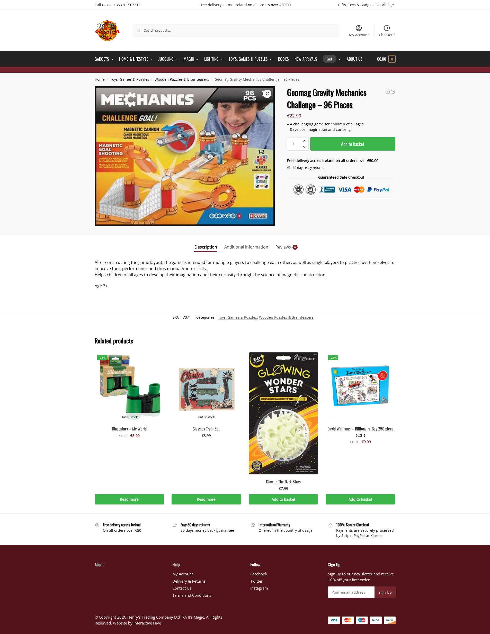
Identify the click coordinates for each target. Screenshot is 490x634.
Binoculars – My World (129, 429)
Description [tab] (205, 247)
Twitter (256, 581)
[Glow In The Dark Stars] (283, 413)
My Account (182, 573)
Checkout (387, 34)
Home (100, 79)
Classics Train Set (206, 429)
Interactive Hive (147, 623)
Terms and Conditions (191, 595)
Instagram (259, 588)
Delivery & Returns (189, 581)
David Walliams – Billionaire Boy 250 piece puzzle (360, 432)
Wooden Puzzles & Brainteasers (182, 79)
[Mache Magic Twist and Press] (387, 91)
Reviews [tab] (285, 247)
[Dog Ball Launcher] (392, 91)
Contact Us (181, 588)
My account (359, 34)
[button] (386, 59)
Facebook (258, 573)
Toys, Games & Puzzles (129, 79)
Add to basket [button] (283, 499)
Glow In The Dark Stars (283, 482)
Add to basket (352, 144)
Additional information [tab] (246, 247)
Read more (129, 499)
